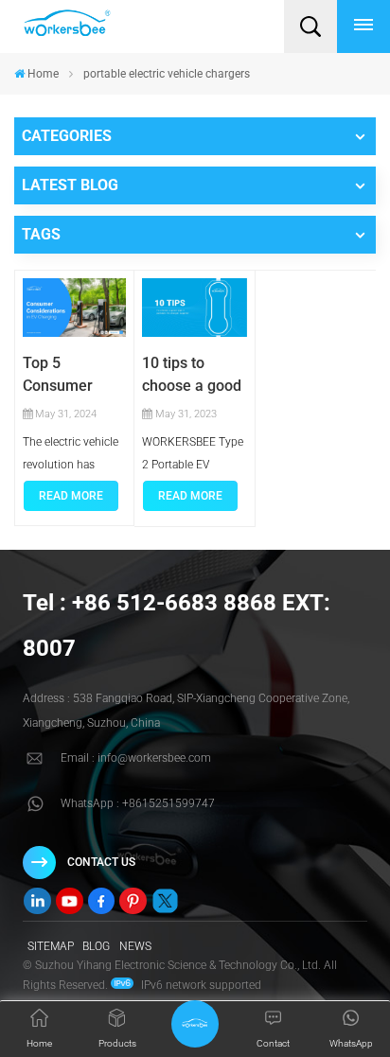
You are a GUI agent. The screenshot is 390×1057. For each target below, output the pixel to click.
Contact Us (101, 862)
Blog (96, 946)
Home (43, 73)
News (135, 946)
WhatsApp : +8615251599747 (138, 803)
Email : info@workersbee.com (136, 758)
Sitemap (50, 946)
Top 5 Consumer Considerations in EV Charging (74, 375)
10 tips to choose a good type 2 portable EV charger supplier (193, 375)
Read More (71, 495)
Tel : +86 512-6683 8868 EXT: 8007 (176, 625)
